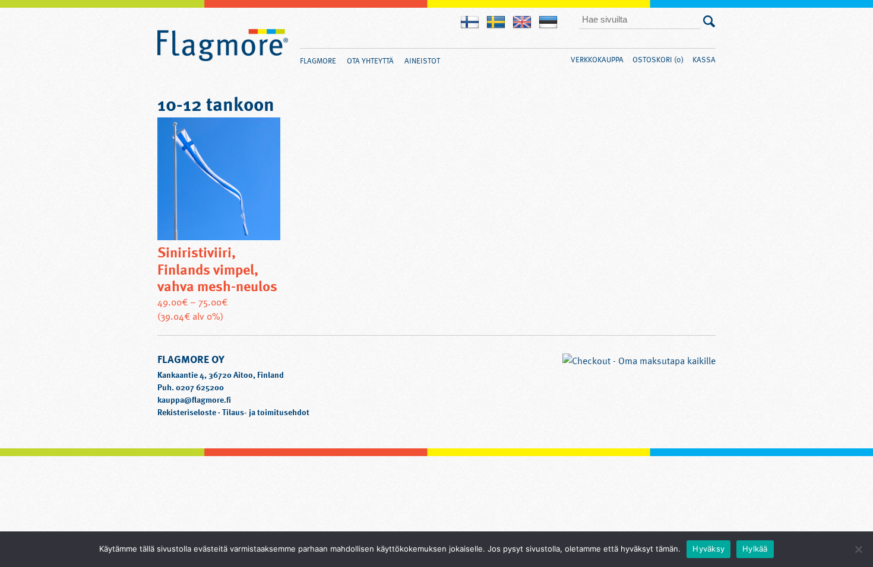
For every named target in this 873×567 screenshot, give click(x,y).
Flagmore (222, 45)
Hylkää (755, 548)
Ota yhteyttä (370, 60)
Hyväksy (708, 548)
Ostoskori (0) (658, 59)
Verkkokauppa (597, 59)
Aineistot (422, 60)
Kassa (704, 59)
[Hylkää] (858, 549)
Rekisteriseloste (186, 412)
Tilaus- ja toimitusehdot (265, 412)
